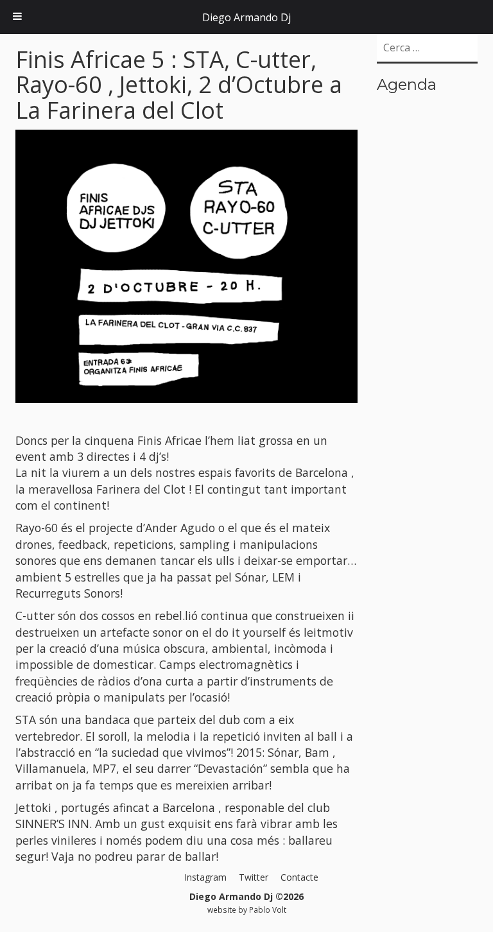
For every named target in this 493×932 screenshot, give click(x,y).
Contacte (299, 877)
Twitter (253, 877)
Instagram (205, 877)
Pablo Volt (267, 909)
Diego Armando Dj (246, 17)
